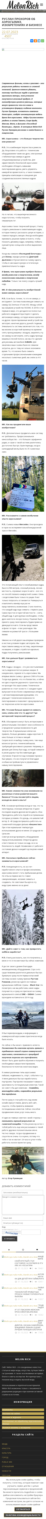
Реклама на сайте (11, 1413)
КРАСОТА (6, 1448)
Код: (4, 1227)
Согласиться (23, 1509)
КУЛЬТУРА (6, 1453)
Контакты (7, 1410)
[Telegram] (39, 40)
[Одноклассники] (35, 40)
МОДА (4, 1444)
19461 (40, 1268)
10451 (40, 1281)
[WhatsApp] (42, 40)
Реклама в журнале (11, 1417)
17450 (40, 1332)
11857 (40, 1299)
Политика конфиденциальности (23, 1515)
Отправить (9, 1239)
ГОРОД (5, 1457)
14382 (40, 1315)
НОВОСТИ (6, 1471)
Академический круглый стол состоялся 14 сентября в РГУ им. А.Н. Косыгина (29, 1261)
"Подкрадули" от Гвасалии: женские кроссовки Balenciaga (29, 1308)
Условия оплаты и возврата (16, 1427)
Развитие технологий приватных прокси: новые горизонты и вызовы (29, 1292)
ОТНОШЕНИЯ (8, 1466)
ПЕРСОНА (6, 1475)
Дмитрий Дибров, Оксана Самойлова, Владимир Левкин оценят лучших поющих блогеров (29, 1325)
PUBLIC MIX (7, 1462)
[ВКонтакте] (31, 40)
